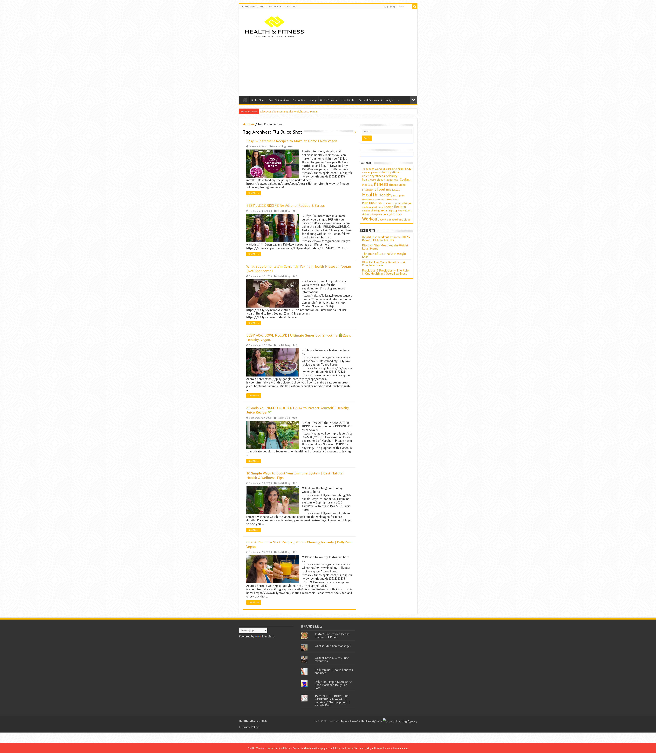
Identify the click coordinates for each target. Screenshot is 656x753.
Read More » (253, 193)
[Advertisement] (328, 67)
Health (370, 194)
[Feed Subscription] (355, 131)
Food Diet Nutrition (279, 100)
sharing (375, 210)
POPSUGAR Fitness (374, 203)
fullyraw (396, 190)
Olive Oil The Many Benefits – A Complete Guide (383, 263)
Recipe (388, 207)
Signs (384, 210)
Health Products (328, 100)
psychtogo (366, 207)
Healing (313, 100)
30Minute (391, 168)
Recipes (400, 207)
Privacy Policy (250, 727)
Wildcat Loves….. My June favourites (332, 659)
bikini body (404, 169)
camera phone (370, 172)
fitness (381, 184)
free (388, 189)
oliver (395, 199)
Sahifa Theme (256, 748)
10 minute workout (373, 168)
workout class (401, 219)
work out (385, 219)
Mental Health (348, 100)
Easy (370, 184)
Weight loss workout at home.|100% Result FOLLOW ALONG (386, 238)
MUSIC (388, 199)
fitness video (397, 184)
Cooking (405, 179)
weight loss (393, 214)
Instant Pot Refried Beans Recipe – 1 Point (332, 635)
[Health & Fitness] (275, 26)
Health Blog (257, 100)
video (365, 214)
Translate (268, 636)
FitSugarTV (369, 189)
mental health (379, 200)
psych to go (377, 207)
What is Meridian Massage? (333, 646)
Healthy (385, 195)
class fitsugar (385, 179)
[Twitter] (390, 7)
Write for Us (275, 6)
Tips (391, 210)
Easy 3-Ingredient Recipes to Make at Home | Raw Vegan (291, 141)
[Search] (414, 6)
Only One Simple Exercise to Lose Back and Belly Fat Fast (333, 685)
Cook (396, 180)
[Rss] (384, 7)
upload (398, 210)
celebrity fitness (373, 176)
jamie (402, 195)
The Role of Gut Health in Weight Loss (283, 111)
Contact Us (290, 6)
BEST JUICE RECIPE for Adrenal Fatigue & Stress (285, 205)
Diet (364, 184)
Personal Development (370, 100)
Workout (370, 219)
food (381, 189)
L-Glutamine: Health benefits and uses (334, 671)
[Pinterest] (394, 7)
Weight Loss (392, 100)
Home (245, 99)
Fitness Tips (299, 100)
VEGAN (407, 210)
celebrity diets (389, 172)
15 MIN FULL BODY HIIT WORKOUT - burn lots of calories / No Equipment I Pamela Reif (332, 700)
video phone (376, 214)
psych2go (404, 203)
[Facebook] (388, 7)
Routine (366, 210)
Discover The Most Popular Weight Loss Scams (385, 247)
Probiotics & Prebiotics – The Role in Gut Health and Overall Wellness (385, 272)
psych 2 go (393, 203)
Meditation (367, 199)
